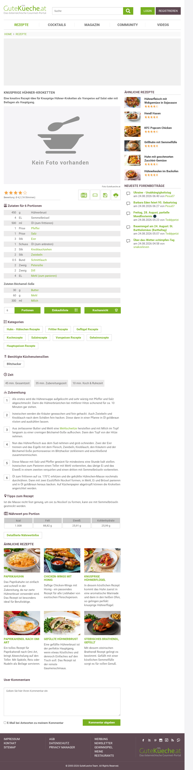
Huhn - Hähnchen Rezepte (23, 329)
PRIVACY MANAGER (62, 747)
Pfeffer (35, 228)
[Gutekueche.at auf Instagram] (160, 740)
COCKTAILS (57, 25)
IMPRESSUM (12, 739)
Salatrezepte (39, 337)
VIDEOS (163, 25)
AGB (52, 739)
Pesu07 (170, 196)
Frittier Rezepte (58, 329)
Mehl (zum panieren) (44, 276)
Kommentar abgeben (102, 722)
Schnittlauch (39, 260)
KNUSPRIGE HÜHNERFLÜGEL (95, 578)
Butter (35, 290)
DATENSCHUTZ (59, 743)
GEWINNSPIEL (103, 747)
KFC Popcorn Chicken (158, 128)
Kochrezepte (15, 337)
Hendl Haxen (152, 113)
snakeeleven (141, 247)
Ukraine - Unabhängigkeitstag (152, 192)
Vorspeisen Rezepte (68, 337)
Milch (34, 300)
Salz (33, 233)
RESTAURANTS (104, 755)
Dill (33, 270)
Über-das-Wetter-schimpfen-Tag (154, 240)
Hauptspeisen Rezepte (21, 346)
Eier (33, 239)
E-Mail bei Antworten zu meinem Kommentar (34, 723)
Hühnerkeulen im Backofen (161, 171)
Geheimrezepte (99, 337)
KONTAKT (10, 743)
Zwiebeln (36, 254)
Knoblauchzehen (41, 249)
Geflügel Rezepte (87, 329)
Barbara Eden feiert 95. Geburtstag (155, 202)
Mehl (34, 295)
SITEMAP (10, 747)
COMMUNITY (127, 25)
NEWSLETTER (103, 743)
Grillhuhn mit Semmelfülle (160, 142)
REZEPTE (21, 25)
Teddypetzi (172, 220)
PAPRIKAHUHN (14, 576)
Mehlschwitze (68, 428)
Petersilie (37, 265)
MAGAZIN (92, 25)
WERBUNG (101, 739)
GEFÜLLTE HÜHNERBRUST (61, 639)
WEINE (98, 751)
